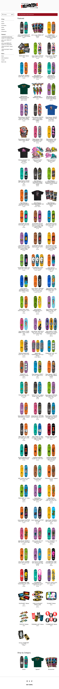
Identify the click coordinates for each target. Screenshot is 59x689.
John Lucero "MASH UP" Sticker (6, 40)
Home (2, 21)
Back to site (3, 62)
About (2, 56)
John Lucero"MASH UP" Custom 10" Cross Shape (6, 43)
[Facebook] (32, 681)
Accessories (3, 31)
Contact (3, 60)
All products (3, 25)
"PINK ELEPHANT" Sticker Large (7, 50)
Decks (2, 27)
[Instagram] (27, 681)
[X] (29, 681)
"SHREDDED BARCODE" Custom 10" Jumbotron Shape (7, 37)
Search (2, 23)
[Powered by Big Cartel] (29, 685)
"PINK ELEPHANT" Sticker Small (7, 47)
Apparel (3, 29)
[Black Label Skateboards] (29, 6)
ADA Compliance (4, 58)
